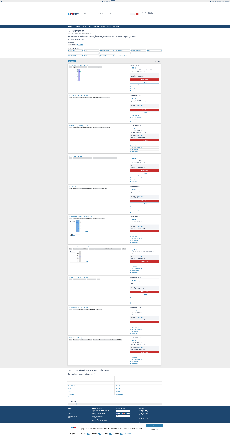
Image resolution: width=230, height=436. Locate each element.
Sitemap (69, 417)
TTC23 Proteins (119, 391)
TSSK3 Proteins (71, 383)
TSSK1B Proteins (72, 385)
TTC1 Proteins (119, 383)
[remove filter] (75, 44)
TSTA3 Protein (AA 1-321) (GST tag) (78, 65)
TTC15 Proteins (119, 385)
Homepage (71, 404)
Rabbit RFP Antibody (96, 414)
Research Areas (115, 26)
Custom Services (96, 26)
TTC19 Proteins (119, 388)
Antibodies (78, 26)
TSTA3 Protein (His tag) (75, 156)
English (4, 1)
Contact (112, 1)
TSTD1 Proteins (119, 377)
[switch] (100, 434)
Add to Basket (145, 79)
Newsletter (70, 413)
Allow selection (154, 429)
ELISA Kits (84, 26)
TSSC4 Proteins (71, 388)
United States (140, 75)
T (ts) (76, 404)
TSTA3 (79, 404)
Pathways (109, 26)
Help (68, 411)
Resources (70, 414)
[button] (70, 396)
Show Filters (72, 61)
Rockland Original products (97, 416)
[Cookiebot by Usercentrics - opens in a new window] (73, 434)
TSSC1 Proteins (71, 391)
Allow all (154, 425)
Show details (128, 433)
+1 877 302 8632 (106, 1)
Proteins (89, 26)
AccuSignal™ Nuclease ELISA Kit (98, 413)
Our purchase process (96, 419)
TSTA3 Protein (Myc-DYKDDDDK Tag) (79, 247)
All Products (70, 26)
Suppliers (103, 26)
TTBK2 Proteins (119, 380)
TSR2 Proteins (71, 394)
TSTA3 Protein (73, 186)
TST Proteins (71, 377)
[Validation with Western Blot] (78, 256)
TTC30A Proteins (119, 394)
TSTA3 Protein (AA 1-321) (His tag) (78, 95)
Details (145, 82)
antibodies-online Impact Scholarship (99, 420)
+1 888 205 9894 (144, 418)
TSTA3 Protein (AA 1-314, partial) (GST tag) (80, 216)
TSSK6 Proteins (71, 380)
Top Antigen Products (72, 416)
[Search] (137, 14)
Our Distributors (95, 421)
